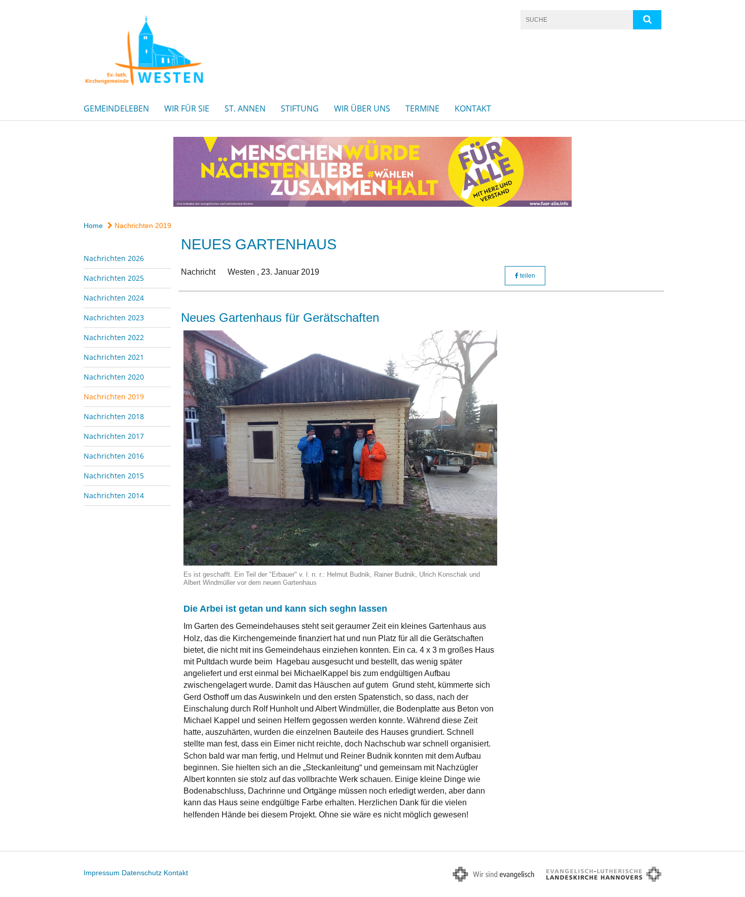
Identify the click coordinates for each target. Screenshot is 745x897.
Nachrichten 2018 (114, 416)
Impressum (102, 873)
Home (93, 225)
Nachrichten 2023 (114, 317)
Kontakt (473, 108)
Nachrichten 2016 (114, 456)
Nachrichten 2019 (142, 225)
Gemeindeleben (116, 108)
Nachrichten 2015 (114, 475)
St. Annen (245, 108)
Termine (422, 108)
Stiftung (300, 108)
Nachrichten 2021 (114, 357)
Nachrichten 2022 (114, 337)
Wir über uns (362, 108)
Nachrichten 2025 (114, 278)
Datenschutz (142, 873)
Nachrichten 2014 (114, 495)
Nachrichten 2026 (114, 258)
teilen (526, 275)
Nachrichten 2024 (114, 298)
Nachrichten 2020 (114, 377)
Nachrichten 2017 (114, 436)
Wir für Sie (186, 108)
